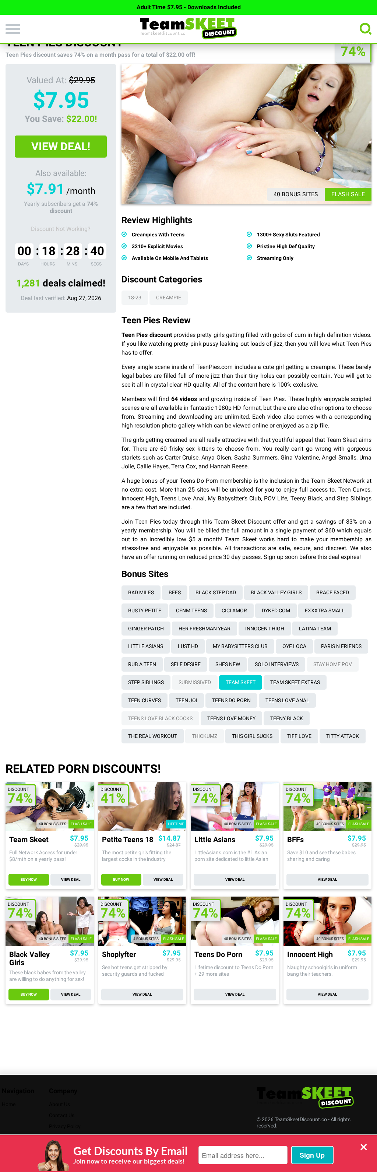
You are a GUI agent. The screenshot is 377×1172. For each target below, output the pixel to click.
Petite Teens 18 (127, 839)
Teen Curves (354, 489)
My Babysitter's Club (234, 498)
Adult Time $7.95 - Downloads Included (189, 7)
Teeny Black (306, 498)
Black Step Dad (215, 592)
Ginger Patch (146, 628)
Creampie (168, 297)
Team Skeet (241, 682)
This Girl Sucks (252, 736)
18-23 (134, 297)
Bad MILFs (141, 592)
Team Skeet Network (337, 480)
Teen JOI (186, 700)
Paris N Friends (341, 646)
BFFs (175, 592)
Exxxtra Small (325, 610)
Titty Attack (342, 736)
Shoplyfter (119, 954)
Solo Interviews (277, 664)
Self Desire (186, 664)
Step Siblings (354, 498)
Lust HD (188, 646)
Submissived (195, 682)
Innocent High (139, 498)
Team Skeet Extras (295, 682)
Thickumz (204, 736)
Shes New (227, 664)
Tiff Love (299, 736)
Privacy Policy (65, 1126)
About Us (59, 1104)
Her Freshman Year (204, 628)
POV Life (275, 498)
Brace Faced (332, 592)
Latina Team (315, 628)
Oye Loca (294, 646)
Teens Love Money (231, 718)
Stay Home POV (332, 664)
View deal (70, 879)
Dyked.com (276, 610)
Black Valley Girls (276, 592)
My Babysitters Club (240, 646)
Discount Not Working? (61, 228)
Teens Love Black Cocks (160, 718)
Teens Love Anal (182, 498)
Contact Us (61, 1115)
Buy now (29, 879)
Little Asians (145, 646)
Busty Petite (144, 610)
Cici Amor (234, 610)
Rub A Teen (142, 664)
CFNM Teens (191, 610)
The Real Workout (152, 736)
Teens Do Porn (231, 700)
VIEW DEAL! (60, 146)
